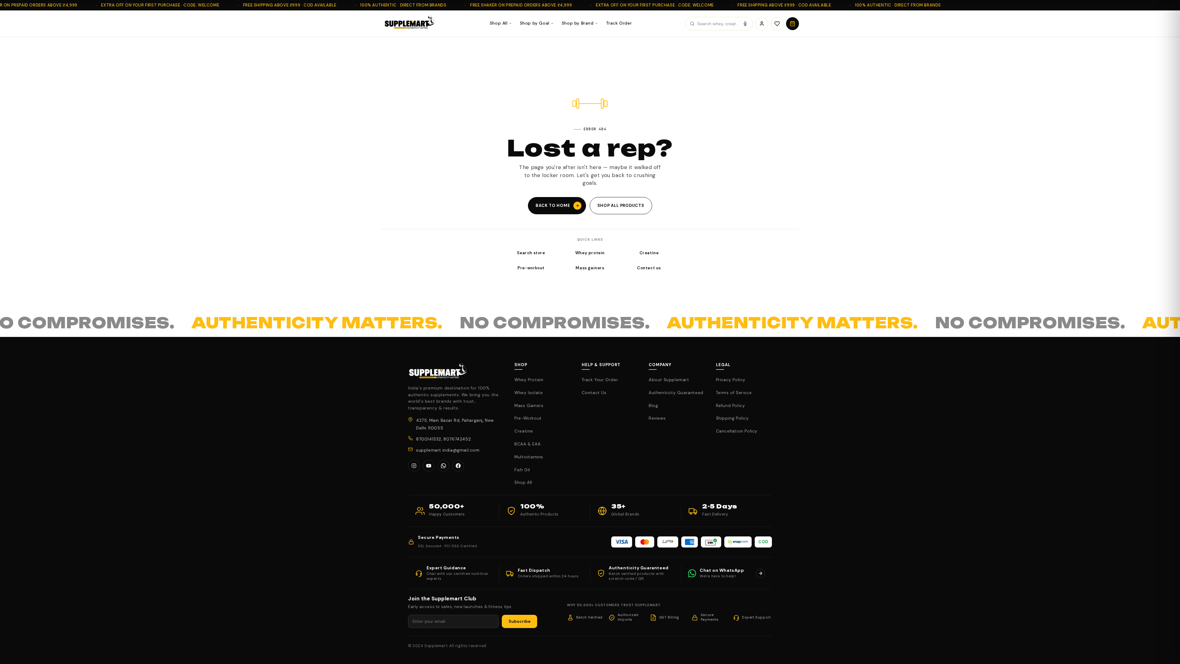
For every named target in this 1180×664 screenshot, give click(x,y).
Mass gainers (590, 268)
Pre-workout (531, 268)
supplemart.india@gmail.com (448, 450)
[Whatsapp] (443, 466)
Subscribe (519, 621)
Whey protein (590, 252)
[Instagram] (414, 466)
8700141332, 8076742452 (443, 439)
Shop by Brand (578, 23)
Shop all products (620, 205)
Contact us (649, 268)
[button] (792, 23)
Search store (531, 252)
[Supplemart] (408, 23)
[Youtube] (429, 466)
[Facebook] (458, 466)
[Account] (761, 23)
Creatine (649, 252)
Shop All (499, 23)
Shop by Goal (534, 23)
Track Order (619, 23)
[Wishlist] (777, 23)
